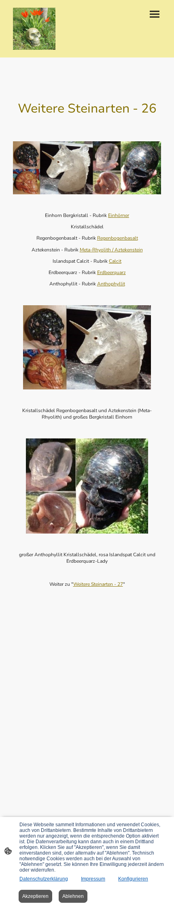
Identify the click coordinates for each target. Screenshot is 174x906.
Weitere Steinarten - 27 (98, 584)
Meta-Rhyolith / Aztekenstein (111, 250)
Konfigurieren (133, 879)
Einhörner (118, 215)
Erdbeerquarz (111, 272)
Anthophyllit (111, 284)
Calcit (115, 261)
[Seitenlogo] (34, 29)
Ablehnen (73, 896)
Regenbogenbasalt (117, 238)
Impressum (93, 879)
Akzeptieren (35, 896)
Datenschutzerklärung (43, 879)
